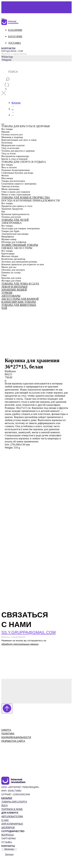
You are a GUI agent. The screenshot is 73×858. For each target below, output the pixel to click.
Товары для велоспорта (13, 181)
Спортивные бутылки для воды (17, 173)
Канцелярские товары (18, 301)
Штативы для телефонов (13, 242)
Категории (15, 36)
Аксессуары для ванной (20, 298)
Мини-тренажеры (10, 189)
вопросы (7, 834)
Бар (3, 211)
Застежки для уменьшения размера (19, 261)
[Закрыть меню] (2, 124)
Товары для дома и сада (20, 283)
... (13, 108)
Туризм (6, 292)
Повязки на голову (11, 272)
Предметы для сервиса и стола (16, 206)
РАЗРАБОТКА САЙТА (13, 741)
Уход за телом (8, 153)
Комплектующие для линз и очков (18, 140)
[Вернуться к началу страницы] (7, 709)
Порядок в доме (12, 809)
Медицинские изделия (12, 145)
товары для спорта (14, 801)
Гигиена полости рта (12, 134)
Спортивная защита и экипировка (18, 183)
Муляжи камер (8, 239)
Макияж (5, 132)
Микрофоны (7, 236)
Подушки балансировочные (15, 170)
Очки (4, 275)
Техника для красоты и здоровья (17, 151)
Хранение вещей (14, 289)
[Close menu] (2, 18)
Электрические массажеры (14, 234)
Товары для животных (18, 305)
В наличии (15, 30)
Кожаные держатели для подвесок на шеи (22, 264)
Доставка (14, 43)
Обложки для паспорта (13, 270)
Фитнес (5, 175)
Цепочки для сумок (11, 278)
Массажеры (7, 178)
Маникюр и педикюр (12, 137)
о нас (5, 820)
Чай (4, 308)
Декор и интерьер (14, 286)
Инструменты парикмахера (15, 156)
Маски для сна (8, 267)
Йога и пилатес (9, 167)
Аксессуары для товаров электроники (20, 228)
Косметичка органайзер (13, 259)
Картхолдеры (7, 253)
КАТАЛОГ (6, 798)
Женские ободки (9, 256)
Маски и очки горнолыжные (16, 194)
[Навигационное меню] (3, 14)
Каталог (16, 102)
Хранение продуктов (12, 209)
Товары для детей (15, 219)
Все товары (7, 129)
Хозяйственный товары (19, 244)
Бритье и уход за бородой (14, 159)
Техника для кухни (11, 217)
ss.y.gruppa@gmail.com (28, 632)
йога (4, 805)
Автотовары (10, 295)
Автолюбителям (12, 816)
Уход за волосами (10, 148)
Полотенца (6, 142)
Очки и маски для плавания (15, 192)
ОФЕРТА (6, 730)
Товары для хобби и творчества (25, 197)
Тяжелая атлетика (10, 186)
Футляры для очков (11, 280)
